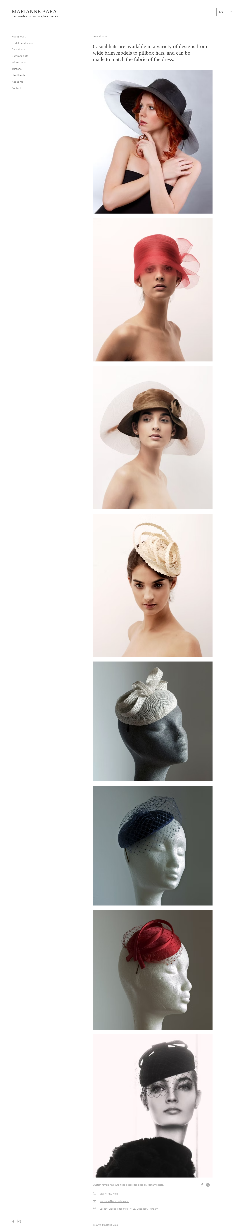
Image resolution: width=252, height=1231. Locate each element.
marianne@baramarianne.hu (114, 1201)
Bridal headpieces (22, 43)
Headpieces (19, 36)
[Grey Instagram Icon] (19, 1221)
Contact (16, 88)
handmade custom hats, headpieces (35, 16)
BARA (49, 11)
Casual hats (19, 49)
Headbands (18, 75)
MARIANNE (27, 11)
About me (17, 82)
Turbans (17, 69)
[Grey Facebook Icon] (13, 1221)
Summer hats (20, 56)
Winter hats (19, 62)
